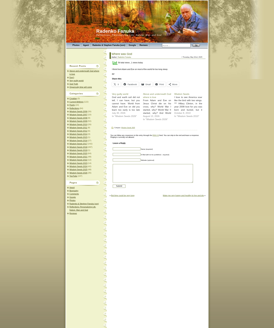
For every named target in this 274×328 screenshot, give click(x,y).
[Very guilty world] (127, 105)
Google (132, 45)
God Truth (73, 84)
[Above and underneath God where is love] (158, 106)
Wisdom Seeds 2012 (78, 131)
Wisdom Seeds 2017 (78, 144)
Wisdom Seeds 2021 (78, 157)
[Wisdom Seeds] (189, 105)
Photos (75, 45)
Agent (86, 45)
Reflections (74, 108)
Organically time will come (80, 87)
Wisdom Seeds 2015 (78, 137)
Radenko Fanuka (115, 31)
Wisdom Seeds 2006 (78, 111)
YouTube (73, 176)
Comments (74, 194)
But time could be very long (122, 195)
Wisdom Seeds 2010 (78, 124)
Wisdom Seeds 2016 (78, 141)
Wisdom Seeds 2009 (78, 121)
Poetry (72, 105)
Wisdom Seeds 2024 (78, 166)
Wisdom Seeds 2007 (78, 115)
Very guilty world (76, 81)
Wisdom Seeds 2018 (78, 147)
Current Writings (76, 102)
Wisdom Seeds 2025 (78, 170)
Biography (73, 191)
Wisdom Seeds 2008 (78, 118)
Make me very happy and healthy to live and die (183, 195)
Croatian (73, 98)
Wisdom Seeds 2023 (78, 163)
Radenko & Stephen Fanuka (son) (108, 45)
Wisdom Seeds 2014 (78, 134)
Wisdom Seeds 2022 (78, 160)
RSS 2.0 (156, 135)
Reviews (144, 45)
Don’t (71, 77)
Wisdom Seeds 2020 (78, 153)
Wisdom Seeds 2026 (78, 173)
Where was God (122, 54)
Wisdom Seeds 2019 (78, 150)
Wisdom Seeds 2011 (78, 128)
